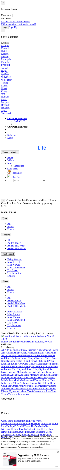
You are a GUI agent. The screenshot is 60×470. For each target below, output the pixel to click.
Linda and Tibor (43, 372)
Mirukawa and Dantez (31, 380)
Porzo (18, 434)
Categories (19, 165)
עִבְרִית (4, 70)
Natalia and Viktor (10, 383)
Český (4, 91)
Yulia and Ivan (15, 394)
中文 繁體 (6, 79)
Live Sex (15, 177)
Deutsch (5, 48)
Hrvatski (5, 107)
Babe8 (49, 431)
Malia (27, 374)
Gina (26, 363)
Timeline (6, 235)
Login (4, 27)
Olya (52, 383)
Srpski (4, 110)
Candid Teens (23, 426)
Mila (3, 380)
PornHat (5, 426)
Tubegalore (45, 434)
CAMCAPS (20, 121)
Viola (53, 391)
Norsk (4, 88)
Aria (3, 355)
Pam (20, 385)
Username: (6, 15)
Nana (52, 380)
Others (14, 385)
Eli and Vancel (30, 361)
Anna (53, 352)
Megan (47, 377)
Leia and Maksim (16, 372)
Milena (10, 380)
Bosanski (5, 105)
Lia (33, 372)
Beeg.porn (30, 431)
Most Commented (16, 267)
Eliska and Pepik (46, 361)
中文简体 (6, 76)
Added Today (14, 243)
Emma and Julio (9, 363)
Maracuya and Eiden (40, 374)
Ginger (32, 363)
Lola (54, 372)
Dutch (4, 51)
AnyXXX (53, 423)
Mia (53, 377)
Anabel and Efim (36, 352)
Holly (22, 366)
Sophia (29, 388)
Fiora (20, 363)
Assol (34, 355)
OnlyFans (6, 385)
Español (5, 53)
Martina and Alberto (11, 377)
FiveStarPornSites (10, 423)
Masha (24, 377)
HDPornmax (7, 431)
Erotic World (35, 420)
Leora (28, 372)
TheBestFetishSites (40, 426)
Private (10, 229)
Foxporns (40, 431)
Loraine (5, 374)
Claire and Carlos (43, 358)
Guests (39, 363)
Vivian (4, 394)
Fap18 (13, 426)
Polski (4, 99)
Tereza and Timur (47, 388)
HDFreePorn (47, 429)
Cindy (31, 358)
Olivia (46, 383)
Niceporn (5, 429)
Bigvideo (28, 429)
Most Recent (8, 254)
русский (5, 64)
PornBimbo (24, 423)
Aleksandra (31, 350)
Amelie (17, 352)
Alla (3, 352)
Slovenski (6, 113)
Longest (11, 276)
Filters (5, 281)
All (8, 223)
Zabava (26, 394)
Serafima (20, 388)
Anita (47, 352)
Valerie (30, 391)
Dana (54, 358)
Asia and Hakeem (22, 355)
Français (5, 45)
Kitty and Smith (25, 369)
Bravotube (19, 431)
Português (6, 59)
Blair (45, 355)
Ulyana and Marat (18, 391)
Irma (43, 366)
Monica (46, 380)
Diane (12, 361)
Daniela (5, 361)
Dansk (4, 85)
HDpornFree (17, 429)
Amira (24, 352)
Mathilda (33, 377)
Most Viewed (13, 265)
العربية (4, 67)
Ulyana (5, 391)
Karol (49, 366)
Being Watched (14, 259)
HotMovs (35, 423)
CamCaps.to (7, 420)
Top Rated (12, 270)
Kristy (36, 369)
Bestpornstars (7, 437)
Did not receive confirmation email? (18, 24)
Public (10, 226)
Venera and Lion (42, 391)
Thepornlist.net (21, 420)
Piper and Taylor (31, 385)
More (10, 163)
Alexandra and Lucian (47, 350)
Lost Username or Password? (15, 21)
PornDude (16, 173)
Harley (15, 366)
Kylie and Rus (46, 369)
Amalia (9, 352)
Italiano (4, 56)
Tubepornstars (8, 434)
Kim (14, 369)
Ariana (9, 355)
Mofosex (35, 434)
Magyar (5, 102)
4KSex (37, 429)
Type (4, 218)
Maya (41, 377)
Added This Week (16, 245)
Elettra (19, 361)
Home (10, 157)
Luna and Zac (16, 374)
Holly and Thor (33, 366)
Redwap (26, 434)
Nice (40, 383)
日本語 (5, 73)
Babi (39, 355)
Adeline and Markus (15, 350)
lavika (4, 372)
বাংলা (3, 94)
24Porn (44, 423)
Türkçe (4, 83)
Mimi (17, 380)
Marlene (54, 374)
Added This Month (16, 248)
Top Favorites (14, 273)
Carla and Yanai (20, 358)
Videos (10, 160)
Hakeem (47, 363)
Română (5, 96)
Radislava (45, 385)
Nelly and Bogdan (29, 383)
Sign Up (13, 27)
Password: (6, 18)
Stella (36, 388)
